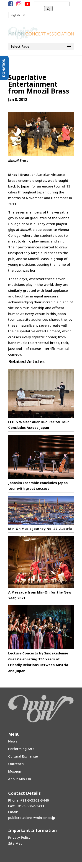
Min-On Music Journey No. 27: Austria (40, 528)
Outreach (16, 763)
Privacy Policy (19, 837)
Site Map (15, 843)
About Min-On (19, 778)
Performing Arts (21, 748)
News (12, 741)
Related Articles (26, 361)
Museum (15, 771)
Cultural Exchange (23, 756)
